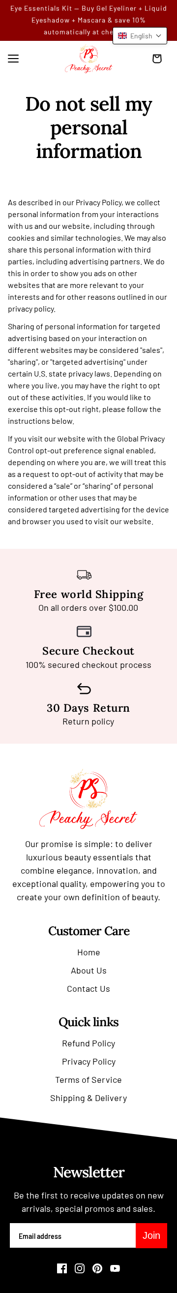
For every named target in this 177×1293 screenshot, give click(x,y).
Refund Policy (88, 1043)
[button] (140, 36)
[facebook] (62, 1268)
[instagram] (80, 1268)
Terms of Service (88, 1079)
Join (151, 1235)
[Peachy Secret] (89, 58)
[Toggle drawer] (13, 59)
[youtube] (115, 1268)
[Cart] (159, 58)
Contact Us (88, 988)
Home (88, 951)
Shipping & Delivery (88, 1097)
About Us (89, 970)
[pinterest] (97, 1268)
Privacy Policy (89, 1061)
